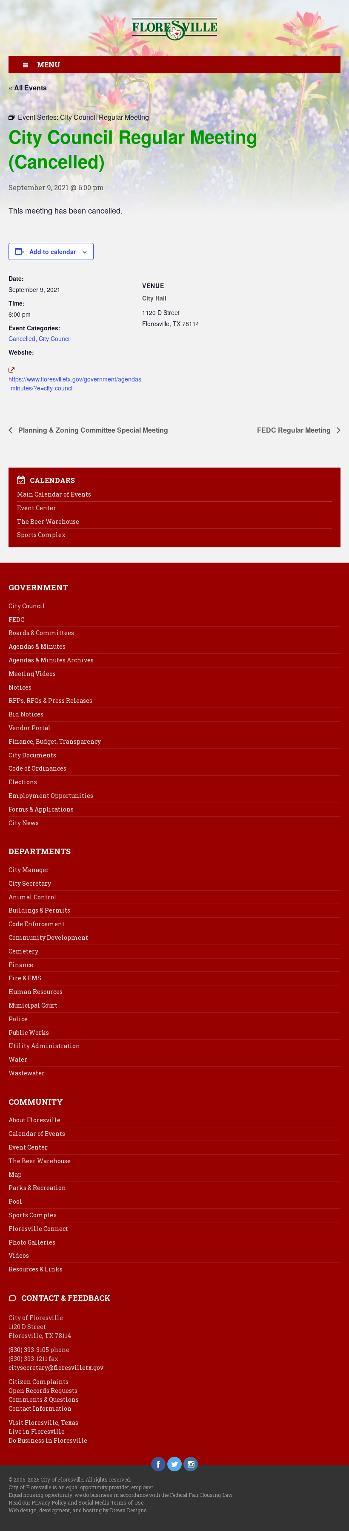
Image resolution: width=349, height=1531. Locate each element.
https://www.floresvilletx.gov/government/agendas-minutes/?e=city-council (75, 383)
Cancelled (22, 338)
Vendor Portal (30, 728)
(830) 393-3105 (29, 1350)
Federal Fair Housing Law (201, 1494)
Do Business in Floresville (48, 1440)
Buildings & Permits (39, 910)
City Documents (32, 755)
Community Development (48, 937)
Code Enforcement (37, 924)
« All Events (28, 87)
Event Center (36, 508)
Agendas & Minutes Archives (51, 660)
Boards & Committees (41, 633)
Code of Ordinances (37, 768)
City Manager (29, 870)
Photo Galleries (32, 1242)
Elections (23, 782)
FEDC (16, 619)
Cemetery (23, 951)
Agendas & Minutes (37, 646)
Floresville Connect (38, 1229)
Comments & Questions (44, 1399)
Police (18, 1019)
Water (18, 1059)
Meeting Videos (32, 674)
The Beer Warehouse (48, 521)
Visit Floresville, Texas (43, 1422)
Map (15, 1174)
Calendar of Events (37, 1133)
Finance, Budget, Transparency (55, 741)
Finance (21, 965)
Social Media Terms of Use (110, 1502)
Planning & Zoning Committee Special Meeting (92, 430)
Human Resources (36, 992)
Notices (20, 687)
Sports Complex (41, 535)
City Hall (154, 298)
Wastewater (27, 1073)
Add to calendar (52, 251)
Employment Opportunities (51, 795)
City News (24, 823)
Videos (19, 1255)
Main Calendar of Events (54, 494)
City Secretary (30, 883)
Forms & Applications (41, 809)
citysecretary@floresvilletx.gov (56, 1367)
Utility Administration (44, 1046)
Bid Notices (26, 714)
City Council (55, 338)
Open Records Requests (43, 1391)
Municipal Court (33, 1005)
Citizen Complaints (39, 1382)
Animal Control (33, 897)
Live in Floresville (37, 1431)
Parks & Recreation (37, 1188)
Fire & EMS (25, 978)
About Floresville (34, 1120)
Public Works (29, 1032)
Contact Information (40, 1408)
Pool (15, 1201)
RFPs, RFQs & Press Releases (50, 700)
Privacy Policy (48, 1502)
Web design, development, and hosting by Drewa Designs (78, 1510)
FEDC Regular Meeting (294, 430)
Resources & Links (36, 1269)
